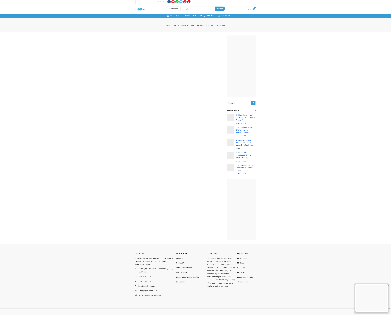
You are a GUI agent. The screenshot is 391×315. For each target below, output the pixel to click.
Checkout (241, 268)
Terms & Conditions (184, 268)
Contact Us (180, 263)
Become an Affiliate (245, 277)
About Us (179, 258)
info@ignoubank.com (146, 286)
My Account (242, 258)
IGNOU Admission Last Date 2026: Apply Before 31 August (245, 117)
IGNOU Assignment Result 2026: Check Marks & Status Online (244, 142)
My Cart (240, 263)
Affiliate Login (242, 282)
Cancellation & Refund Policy (187, 277)
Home (167, 25)
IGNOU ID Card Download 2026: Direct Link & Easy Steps (245, 155)
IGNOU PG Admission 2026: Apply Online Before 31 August (244, 130)
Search (220, 9)
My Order (241, 272)
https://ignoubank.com (147, 291)
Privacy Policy (181, 272)
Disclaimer (180, 282)
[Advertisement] (242, 66)
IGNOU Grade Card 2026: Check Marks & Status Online (245, 167)
